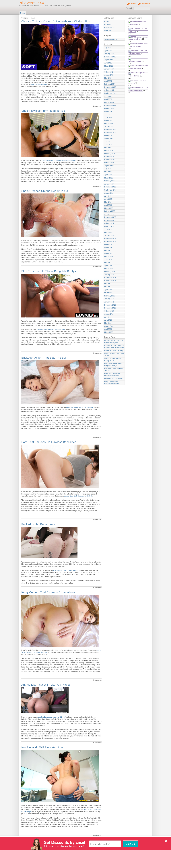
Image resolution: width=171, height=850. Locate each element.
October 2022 (109, 108)
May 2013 (108, 287)
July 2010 (107, 317)
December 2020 (110, 157)
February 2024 (109, 84)
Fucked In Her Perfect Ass (38, 524)
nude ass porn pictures (38, 84)
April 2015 (108, 266)
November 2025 (110, 57)
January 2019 (109, 214)
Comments (145, 4)
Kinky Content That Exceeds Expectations (48, 592)
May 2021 (108, 148)
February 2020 (109, 181)
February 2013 (109, 296)
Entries (132, 4)
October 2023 (109, 90)
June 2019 (108, 199)
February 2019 (109, 211)
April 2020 (108, 175)
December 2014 (110, 278)
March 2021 (108, 151)
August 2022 (109, 111)
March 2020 (108, 178)
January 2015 (109, 275)
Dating (106, 21)
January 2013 (109, 299)
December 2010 (110, 305)
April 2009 (108, 329)
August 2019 (109, 193)
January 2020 (109, 184)
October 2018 (109, 223)
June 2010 (108, 320)
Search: (129, 8)
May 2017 (108, 250)
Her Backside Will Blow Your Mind (43, 747)
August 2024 (109, 75)
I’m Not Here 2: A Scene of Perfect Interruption (113, 342)
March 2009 (108, 332)
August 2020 (109, 166)
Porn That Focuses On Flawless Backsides (48, 441)
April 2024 (108, 81)
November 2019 (110, 187)
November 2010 (110, 308)
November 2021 (110, 132)
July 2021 (107, 141)
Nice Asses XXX (31, 3)
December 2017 (110, 238)
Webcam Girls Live (111, 39)
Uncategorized (109, 28)
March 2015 (108, 269)
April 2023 (108, 99)
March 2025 (108, 66)
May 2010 (108, 323)
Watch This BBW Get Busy (113, 351)
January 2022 (109, 126)
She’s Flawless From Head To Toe (43, 110)
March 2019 (108, 208)
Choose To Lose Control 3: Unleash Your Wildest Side (55, 21)
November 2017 (110, 241)
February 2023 (109, 102)
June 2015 (108, 260)
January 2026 (109, 54)
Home (22, 13)
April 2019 (108, 205)
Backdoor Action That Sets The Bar (43, 357)
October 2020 (109, 163)
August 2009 (109, 326)
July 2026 (107, 48)
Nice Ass (107, 24)
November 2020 (110, 160)
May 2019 (108, 202)
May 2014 (108, 284)
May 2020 (108, 172)
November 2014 (110, 281)
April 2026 (108, 51)
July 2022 (107, 114)
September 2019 (110, 190)
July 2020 (107, 169)
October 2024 (109, 72)
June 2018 (108, 229)
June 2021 (108, 145)
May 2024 (108, 78)
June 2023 (108, 96)
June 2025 (108, 63)
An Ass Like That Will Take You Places (46, 684)
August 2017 (109, 247)
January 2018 (109, 235)
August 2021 (109, 139)
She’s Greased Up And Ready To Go (44, 190)
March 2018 (108, 232)
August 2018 (109, 226)
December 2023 (110, 87)
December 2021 (110, 129)
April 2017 (108, 253)
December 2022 (110, 105)
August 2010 (109, 314)
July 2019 (107, 196)
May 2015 (108, 263)
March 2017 (108, 256)
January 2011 (109, 302)
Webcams (108, 30)
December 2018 (110, 217)
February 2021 (109, 154)
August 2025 (109, 60)
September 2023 (110, 93)
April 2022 (108, 120)
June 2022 (108, 117)
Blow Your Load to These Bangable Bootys (48, 271)
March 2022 (108, 123)
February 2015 (109, 272)
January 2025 (109, 69)
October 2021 (109, 135)
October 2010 (109, 311)
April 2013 (108, 290)
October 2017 (109, 244)
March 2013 (108, 293)
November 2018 (110, 220)
